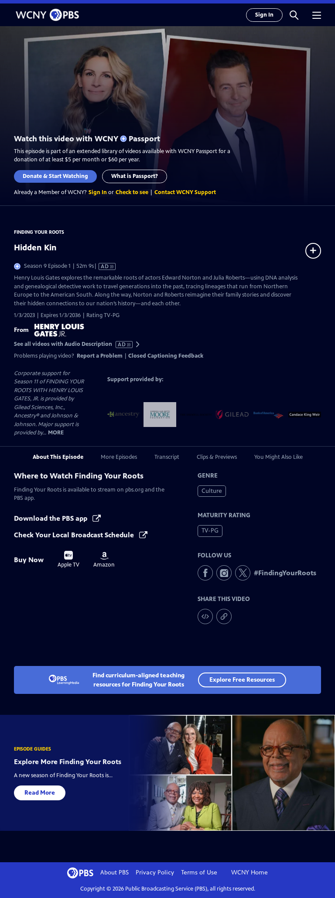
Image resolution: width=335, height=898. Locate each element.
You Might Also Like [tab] (278, 457)
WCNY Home (249, 872)
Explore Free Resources (242, 679)
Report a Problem (100, 355)
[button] (294, 14)
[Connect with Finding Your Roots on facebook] (205, 572)
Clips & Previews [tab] (217, 457)
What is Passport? (134, 176)
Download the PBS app (51, 518)
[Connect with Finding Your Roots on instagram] (224, 572)
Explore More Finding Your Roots (67, 762)
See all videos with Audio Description (70, 344)
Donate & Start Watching (55, 176)
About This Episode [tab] (58, 457)
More (56, 433)
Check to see (132, 192)
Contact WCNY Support (185, 192)
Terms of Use (199, 872)
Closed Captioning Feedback (165, 355)
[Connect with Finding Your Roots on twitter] (242, 572)
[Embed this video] (205, 616)
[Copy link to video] (224, 616)
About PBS (114, 872)
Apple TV (68, 559)
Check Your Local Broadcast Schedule (75, 535)
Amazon (104, 560)
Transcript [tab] (166, 457)
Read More (39, 792)
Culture (212, 491)
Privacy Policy (155, 872)
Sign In (264, 14)
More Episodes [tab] (119, 457)
